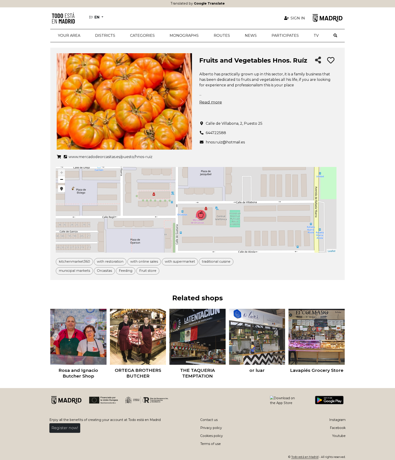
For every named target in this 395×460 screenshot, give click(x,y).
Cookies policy (211, 436)
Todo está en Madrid (304, 457)
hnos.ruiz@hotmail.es (225, 142)
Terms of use (210, 444)
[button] (105, 35)
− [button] (61, 179)
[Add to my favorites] (330, 60)
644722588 (216, 133)
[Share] (318, 60)
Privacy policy (211, 428)
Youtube (339, 436)
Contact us (209, 420)
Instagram (337, 420)
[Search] (335, 35)
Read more (210, 102)
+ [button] (61, 172)
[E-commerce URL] (59, 157)
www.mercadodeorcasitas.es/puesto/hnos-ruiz (110, 157)
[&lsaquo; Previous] (54, 337)
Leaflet (331, 251)
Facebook (338, 428)
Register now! (64, 428)
